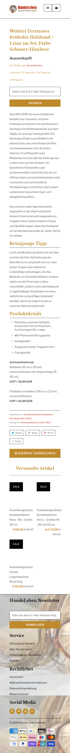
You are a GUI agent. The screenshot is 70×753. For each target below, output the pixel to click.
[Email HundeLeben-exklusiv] (32, 711)
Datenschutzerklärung (23, 688)
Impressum (16, 676)
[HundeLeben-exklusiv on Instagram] (25, 711)
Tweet (18, 432)
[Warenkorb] (56, 8)
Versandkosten (34, 65)
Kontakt (14, 660)
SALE (29, 418)
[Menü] (48, 8)
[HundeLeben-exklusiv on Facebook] (12, 711)
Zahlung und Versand (22, 643)
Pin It (50, 432)
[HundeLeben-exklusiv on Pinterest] (18, 711)
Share (35, 432)
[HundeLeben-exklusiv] (23, 10)
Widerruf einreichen (35, 453)
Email (18, 441)
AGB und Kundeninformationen (28, 682)
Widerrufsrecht (19, 694)
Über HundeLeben (21, 649)
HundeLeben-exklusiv (32, 722)
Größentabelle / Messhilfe (25, 655)
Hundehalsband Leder (32, 422)
